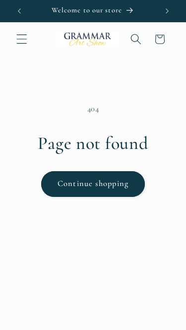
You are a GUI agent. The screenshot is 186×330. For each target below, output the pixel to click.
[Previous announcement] (19, 11)
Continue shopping (93, 184)
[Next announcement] (167, 11)
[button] (22, 39)
